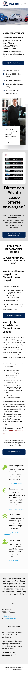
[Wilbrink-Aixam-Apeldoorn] (11, 2)
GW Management (17, 669)
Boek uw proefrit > (15, 483)
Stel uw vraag (14, 560)
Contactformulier (10, 619)
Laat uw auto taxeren (16, 509)
